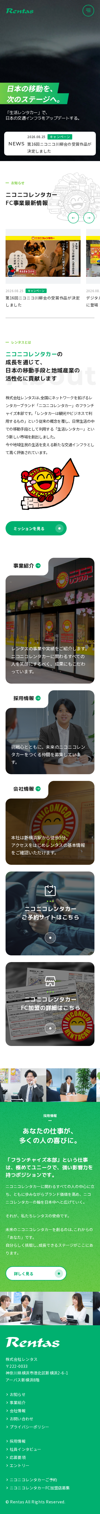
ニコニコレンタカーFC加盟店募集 (40, 1488)
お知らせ (18, 1394)
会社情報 (18, 1410)
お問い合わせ (21, 1418)
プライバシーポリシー (29, 1427)
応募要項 (18, 1457)
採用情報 (18, 1441)
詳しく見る (23, 1273)
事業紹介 (18, 1402)
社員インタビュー (25, 1449)
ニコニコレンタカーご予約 (33, 1479)
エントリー (19, 1465)
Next (88, 217)
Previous (73, 217)
